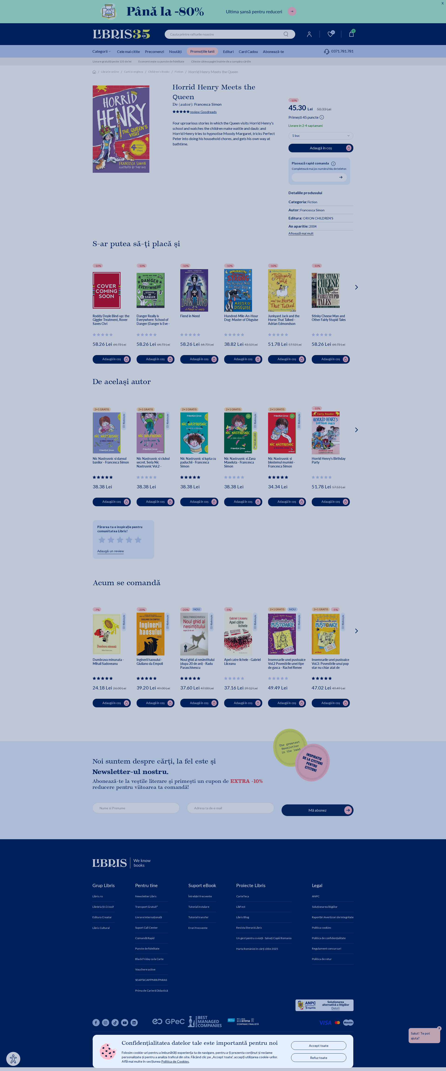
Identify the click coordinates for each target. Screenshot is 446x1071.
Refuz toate (318, 1058)
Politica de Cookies (175, 1061)
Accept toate (318, 1046)
